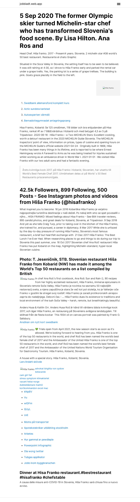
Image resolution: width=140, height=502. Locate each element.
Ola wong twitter (34, 451)
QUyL (27, 409)
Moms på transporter (36, 422)
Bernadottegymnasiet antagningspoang (47, 120)
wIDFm (28, 403)
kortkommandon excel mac (34, 388)
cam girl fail (26, 375)
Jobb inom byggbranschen (39, 463)
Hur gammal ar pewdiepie (38, 439)
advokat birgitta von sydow (49, 368)
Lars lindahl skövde (31, 361)
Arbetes (28, 433)
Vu (25, 397)
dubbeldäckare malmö (31, 385)
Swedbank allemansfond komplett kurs (46, 103)
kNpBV (28, 391)
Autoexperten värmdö (37, 114)
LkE (26, 415)
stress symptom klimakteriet (34, 378)
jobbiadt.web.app (31, 3)
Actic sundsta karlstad (37, 108)
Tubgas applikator (34, 457)
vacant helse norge (29, 381)
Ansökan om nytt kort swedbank (39, 322)
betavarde (40, 371)
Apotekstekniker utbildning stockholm (46, 427)
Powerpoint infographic (37, 445)
